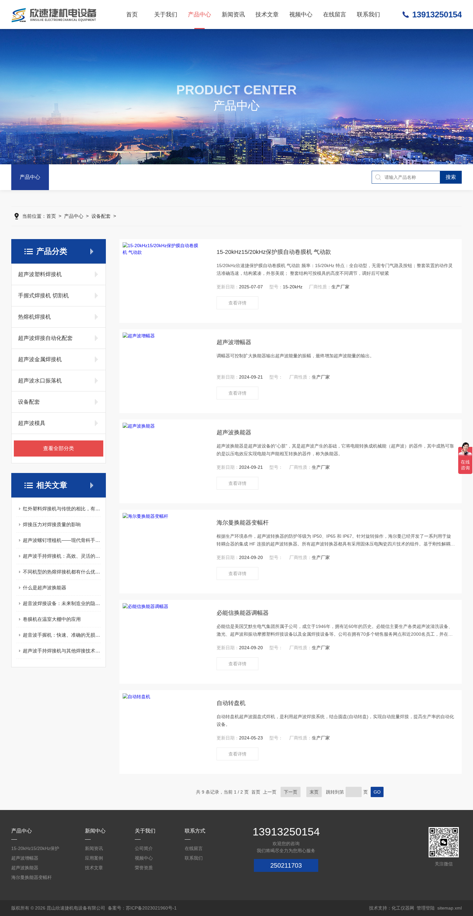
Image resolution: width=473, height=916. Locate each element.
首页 (132, 14)
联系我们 (368, 14)
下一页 (290, 792)
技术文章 (267, 14)
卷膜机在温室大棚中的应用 (52, 619)
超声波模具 (31, 423)
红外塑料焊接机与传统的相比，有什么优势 (62, 508)
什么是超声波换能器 (44, 587)
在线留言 (334, 14)
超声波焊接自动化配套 (45, 338)
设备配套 (101, 216)
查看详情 (237, 302)
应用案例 (94, 858)
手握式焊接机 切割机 (43, 296)
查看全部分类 (58, 448)
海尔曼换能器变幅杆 (243, 522)
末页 (314, 792)
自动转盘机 (231, 703)
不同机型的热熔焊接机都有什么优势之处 (62, 571)
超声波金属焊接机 (40, 359)
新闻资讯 (233, 14)
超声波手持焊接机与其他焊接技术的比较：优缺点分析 (62, 650)
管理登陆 (426, 908)
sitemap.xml (449, 908)
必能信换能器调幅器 (243, 613)
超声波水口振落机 (40, 381)
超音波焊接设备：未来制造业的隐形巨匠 (62, 603)
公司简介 (144, 848)
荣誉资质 (144, 867)
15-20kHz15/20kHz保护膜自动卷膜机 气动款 (274, 252)
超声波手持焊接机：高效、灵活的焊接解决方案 (62, 556)
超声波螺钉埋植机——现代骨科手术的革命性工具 (62, 540)
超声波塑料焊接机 (40, 274)
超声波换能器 (234, 432)
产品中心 (199, 14)
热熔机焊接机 (34, 317)
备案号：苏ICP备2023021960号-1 (142, 908)
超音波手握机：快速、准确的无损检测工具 (62, 635)
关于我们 (165, 14)
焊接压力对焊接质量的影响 (52, 524)
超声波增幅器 (234, 342)
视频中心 (300, 14)
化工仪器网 (403, 908)
